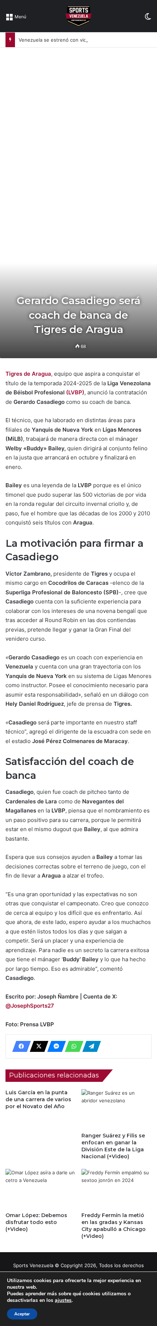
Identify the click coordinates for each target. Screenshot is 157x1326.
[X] (37, 1046)
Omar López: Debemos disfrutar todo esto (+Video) (36, 1222)
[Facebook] (19, 1046)
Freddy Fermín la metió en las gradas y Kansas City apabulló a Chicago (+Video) (113, 1225)
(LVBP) (75, 392)
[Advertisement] (78, 129)
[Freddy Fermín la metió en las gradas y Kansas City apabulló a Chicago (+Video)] (116, 1188)
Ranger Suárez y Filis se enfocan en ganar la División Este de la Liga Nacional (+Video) (113, 1146)
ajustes (63, 1300)
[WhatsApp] (72, 1046)
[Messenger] (54, 1046)
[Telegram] (89, 1046)
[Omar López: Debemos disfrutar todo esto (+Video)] (40, 1188)
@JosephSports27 (29, 1005)
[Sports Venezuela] (78, 16)
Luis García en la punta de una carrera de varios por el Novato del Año (38, 1099)
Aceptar (22, 1314)
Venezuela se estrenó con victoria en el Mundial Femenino (85, 40)
